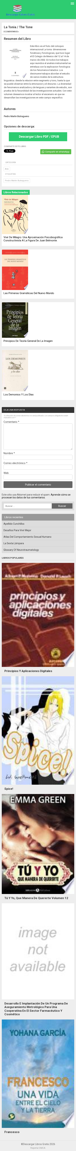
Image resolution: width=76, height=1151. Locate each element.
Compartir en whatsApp (57, 151)
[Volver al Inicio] (20, 10)
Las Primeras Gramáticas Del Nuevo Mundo (29, 293)
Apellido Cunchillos (14, 523)
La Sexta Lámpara (14, 543)
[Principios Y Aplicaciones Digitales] (38, 667)
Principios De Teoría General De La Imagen (28, 341)
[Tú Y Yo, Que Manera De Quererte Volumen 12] (38, 894)
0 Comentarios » (11, 32)
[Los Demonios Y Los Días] (15, 371)
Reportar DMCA (37, 1148)
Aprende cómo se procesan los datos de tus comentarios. (36, 496)
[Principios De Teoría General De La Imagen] (15, 320)
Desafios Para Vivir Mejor (17, 530)
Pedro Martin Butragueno (17, 180)
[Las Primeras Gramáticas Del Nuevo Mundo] (15, 270)
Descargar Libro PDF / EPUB (39, 136)
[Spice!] (38, 785)
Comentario (11, 421)
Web (6, 473)
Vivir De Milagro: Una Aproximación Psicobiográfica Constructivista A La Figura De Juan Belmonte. (33, 239)
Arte (7, 169)
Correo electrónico (15, 463)
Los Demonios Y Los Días (19, 394)
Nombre (9, 453)
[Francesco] (38, 1128)
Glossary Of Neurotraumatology (21, 549)
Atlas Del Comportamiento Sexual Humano (27, 536)
